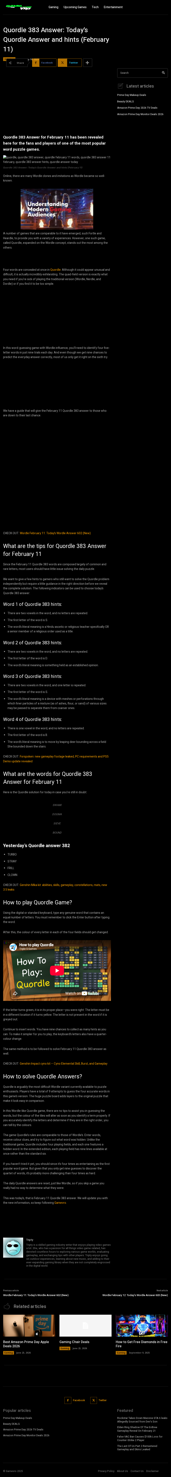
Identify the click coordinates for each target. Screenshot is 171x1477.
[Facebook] (67, 1400)
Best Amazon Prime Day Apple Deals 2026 (26, 1344)
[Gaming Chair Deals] (85, 1326)
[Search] (163, 73)
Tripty (29, 1240)
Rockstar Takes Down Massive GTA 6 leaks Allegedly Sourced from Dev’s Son (142, 1420)
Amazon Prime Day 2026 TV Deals (137, 108)
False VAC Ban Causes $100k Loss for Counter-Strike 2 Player (139, 1438)
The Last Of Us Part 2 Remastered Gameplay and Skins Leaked (137, 1448)
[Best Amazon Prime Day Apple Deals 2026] (29, 1326)
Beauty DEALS (125, 101)
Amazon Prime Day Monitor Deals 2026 (140, 114)
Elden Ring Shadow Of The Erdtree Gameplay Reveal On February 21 (137, 1429)
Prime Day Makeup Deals (131, 95)
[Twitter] (93, 1400)
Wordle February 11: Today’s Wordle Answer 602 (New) (55, 533)
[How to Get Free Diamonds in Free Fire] (142, 1326)
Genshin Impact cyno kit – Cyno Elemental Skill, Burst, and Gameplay (63, 1063)
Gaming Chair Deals (74, 1342)
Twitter (103, 1400)
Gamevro (60, 1203)
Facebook (79, 1400)
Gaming (8, 1352)
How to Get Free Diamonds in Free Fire (141, 1344)
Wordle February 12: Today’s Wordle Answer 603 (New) (135, 1295)
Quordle (55, 270)
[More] (87, 62)
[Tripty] (13, 1253)
